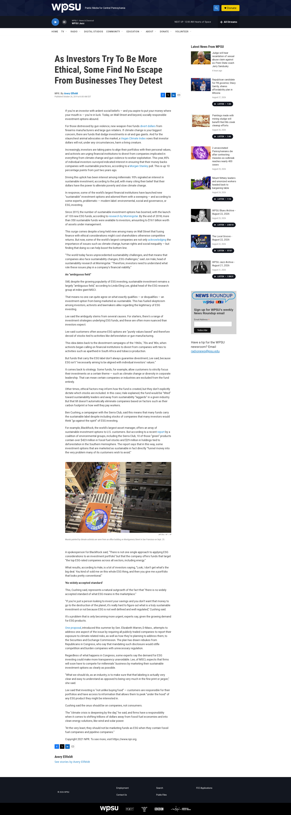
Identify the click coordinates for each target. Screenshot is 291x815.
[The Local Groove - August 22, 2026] (201, 241)
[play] (55, 22)
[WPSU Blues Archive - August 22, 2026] (201, 215)
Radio (74, 31)
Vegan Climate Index (133, 138)
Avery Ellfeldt (71, 93)
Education (133, 31)
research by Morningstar (123, 216)
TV (62, 31)
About (149, 31)
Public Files (161, 795)
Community (113, 31)
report (161, 431)
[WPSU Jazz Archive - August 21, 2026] (201, 267)
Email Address (201, 319)
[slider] (69, 22)
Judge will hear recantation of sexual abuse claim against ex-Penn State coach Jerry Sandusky (223, 59)
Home (55, 31)
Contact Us (121, 795)
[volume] (64, 22)
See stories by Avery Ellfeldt (72, 762)
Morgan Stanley (139, 166)
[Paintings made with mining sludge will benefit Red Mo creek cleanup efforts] (201, 120)
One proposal (73, 627)
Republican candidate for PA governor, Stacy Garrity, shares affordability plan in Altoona (224, 86)
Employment (122, 788)
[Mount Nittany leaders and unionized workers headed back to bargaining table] (201, 182)
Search (159, 788)
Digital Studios (93, 31)
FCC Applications (204, 788)
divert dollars (148, 126)
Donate (231, 8)
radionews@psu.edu (205, 351)
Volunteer (182, 31)
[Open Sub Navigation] (66, 31)
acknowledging (157, 239)
